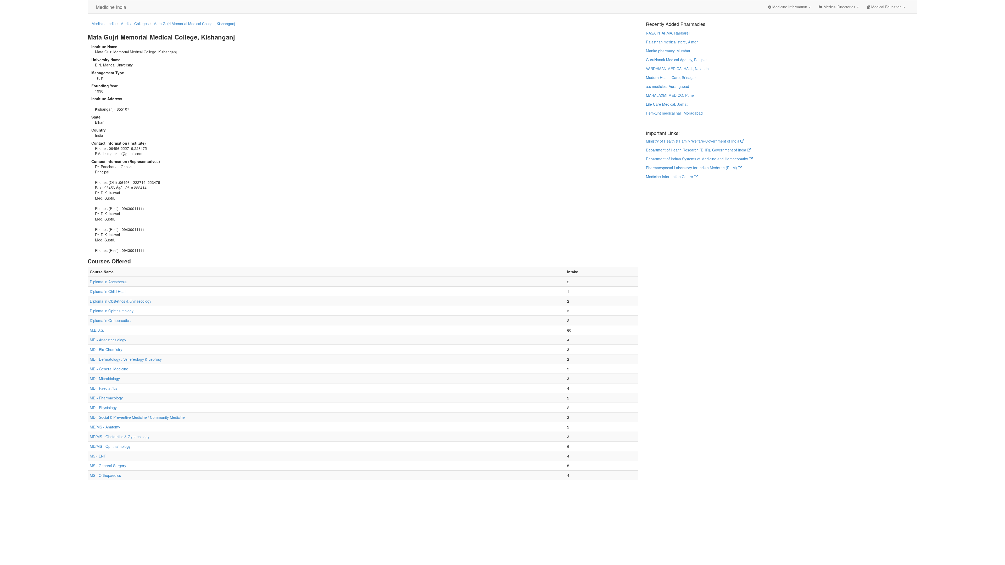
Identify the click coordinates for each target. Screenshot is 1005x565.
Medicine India (111, 6)
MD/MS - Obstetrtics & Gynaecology (119, 436)
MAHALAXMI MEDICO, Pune (670, 95)
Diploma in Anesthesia (108, 281)
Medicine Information (789, 6)
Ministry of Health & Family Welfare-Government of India (693, 141)
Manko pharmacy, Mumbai (668, 50)
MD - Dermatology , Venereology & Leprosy (126, 359)
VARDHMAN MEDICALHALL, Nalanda (677, 68)
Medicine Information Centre (670, 176)
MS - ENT (98, 456)
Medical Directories (839, 6)
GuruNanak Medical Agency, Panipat (676, 59)
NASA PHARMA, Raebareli (668, 33)
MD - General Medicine (109, 368)
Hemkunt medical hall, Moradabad (674, 113)
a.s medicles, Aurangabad (667, 86)
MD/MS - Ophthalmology (110, 446)
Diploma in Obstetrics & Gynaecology (120, 301)
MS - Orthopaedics (105, 475)
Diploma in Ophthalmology (111, 310)
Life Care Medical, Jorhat (667, 104)
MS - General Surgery (108, 465)
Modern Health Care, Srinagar (671, 77)
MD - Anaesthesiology (108, 339)
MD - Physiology (103, 407)
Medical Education (886, 6)
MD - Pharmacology (106, 397)
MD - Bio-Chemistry (106, 349)
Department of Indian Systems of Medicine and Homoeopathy (697, 158)
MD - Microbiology (105, 378)
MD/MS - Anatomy (105, 427)
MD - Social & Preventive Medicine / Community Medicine (137, 417)
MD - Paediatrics (103, 388)
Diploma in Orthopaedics (110, 320)
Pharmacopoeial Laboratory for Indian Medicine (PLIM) (692, 167)
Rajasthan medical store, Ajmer (672, 41)
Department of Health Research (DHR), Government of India (696, 149)
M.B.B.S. (97, 330)
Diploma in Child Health (109, 291)
